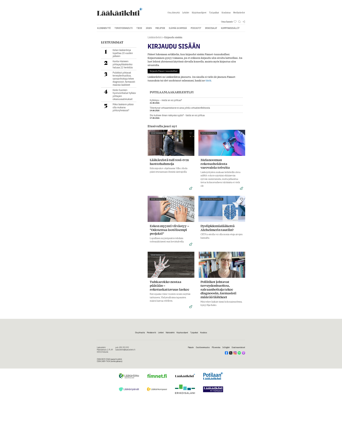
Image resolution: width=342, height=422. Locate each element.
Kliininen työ (104, 28)
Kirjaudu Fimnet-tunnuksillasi (163, 71)
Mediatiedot (239, 12)
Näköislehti (170, 332)
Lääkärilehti (155, 37)
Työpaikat (214, 12)
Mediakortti (151, 332)
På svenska (216, 347)
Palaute (191, 347)
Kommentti (205, 255)
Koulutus (226, 12)
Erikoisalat (211, 28)
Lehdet (185, 12)
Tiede (139, 28)
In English (226, 347)
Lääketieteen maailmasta (211, 199)
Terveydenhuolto (123, 28)
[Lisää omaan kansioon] (190, 133)
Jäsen (148, 28)
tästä (208, 80)
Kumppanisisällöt (230, 28)
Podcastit (196, 28)
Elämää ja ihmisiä (178, 28)
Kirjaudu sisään (173, 37)
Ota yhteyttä (174, 12)
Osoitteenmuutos (203, 347)
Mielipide (160, 28)
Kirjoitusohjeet (199, 12)
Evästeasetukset (238, 347)
